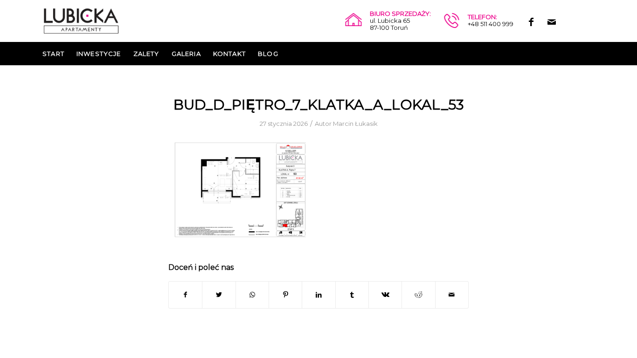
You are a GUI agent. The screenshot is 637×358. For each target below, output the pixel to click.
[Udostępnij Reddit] (418, 295)
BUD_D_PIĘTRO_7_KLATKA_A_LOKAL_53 (318, 104)
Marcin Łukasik (355, 123)
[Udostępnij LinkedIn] (318, 295)
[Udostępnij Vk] (385, 295)
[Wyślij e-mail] (452, 295)
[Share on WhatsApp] (252, 295)
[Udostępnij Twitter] (218, 295)
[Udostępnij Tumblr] (352, 295)
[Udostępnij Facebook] (185, 295)
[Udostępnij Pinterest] (285, 295)
